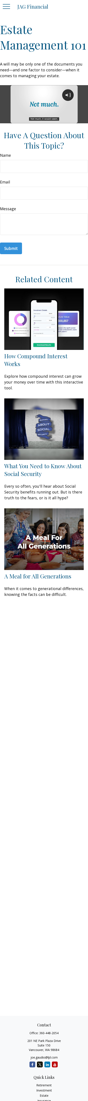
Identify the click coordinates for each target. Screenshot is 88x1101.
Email (5, 182)
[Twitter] (40, 1064)
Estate (44, 1095)
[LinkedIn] (47, 1064)
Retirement (44, 1085)
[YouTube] (55, 1064)
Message (8, 208)
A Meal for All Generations (37, 576)
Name (5, 155)
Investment (44, 1090)
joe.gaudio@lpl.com (44, 1057)
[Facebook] (32, 1064)
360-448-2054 (49, 1033)
